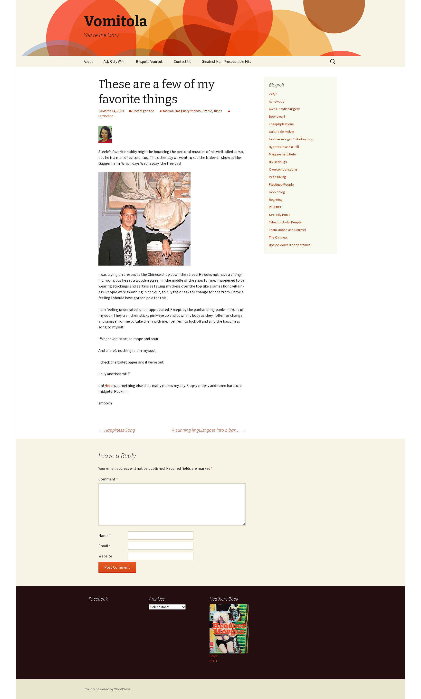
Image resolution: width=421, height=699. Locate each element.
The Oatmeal (278, 237)
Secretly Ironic (279, 214)
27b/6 (273, 94)
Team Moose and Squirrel (287, 230)
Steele (207, 111)
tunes (218, 111)
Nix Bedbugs (278, 162)
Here (108, 385)
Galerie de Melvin (281, 131)
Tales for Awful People (285, 222)
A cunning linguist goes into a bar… (209, 430)
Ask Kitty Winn (114, 61)
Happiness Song (116, 430)
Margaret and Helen (283, 154)
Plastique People (281, 184)
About (88, 61)
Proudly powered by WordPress (107, 689)
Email (104, 545)
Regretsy (276, 199)
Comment (108, 479)
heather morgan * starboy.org (291, 139)
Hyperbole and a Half (284, 146)
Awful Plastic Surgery (284, 109)
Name (104, 535)
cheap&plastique (281, 124)
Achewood (277, 101)
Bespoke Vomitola (149, 61)
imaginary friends (188, 111)
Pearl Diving (277, 177)
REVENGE (275, 207)
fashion (168, 111)
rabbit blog (277, 192)
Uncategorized (143, 111)
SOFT (213, 661)
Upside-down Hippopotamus (289, 245)
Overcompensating (283, 169)
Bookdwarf (277, 116)
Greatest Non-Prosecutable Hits (226, 61)
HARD (213, 656)
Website (105, 556)
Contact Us (182, 61)
